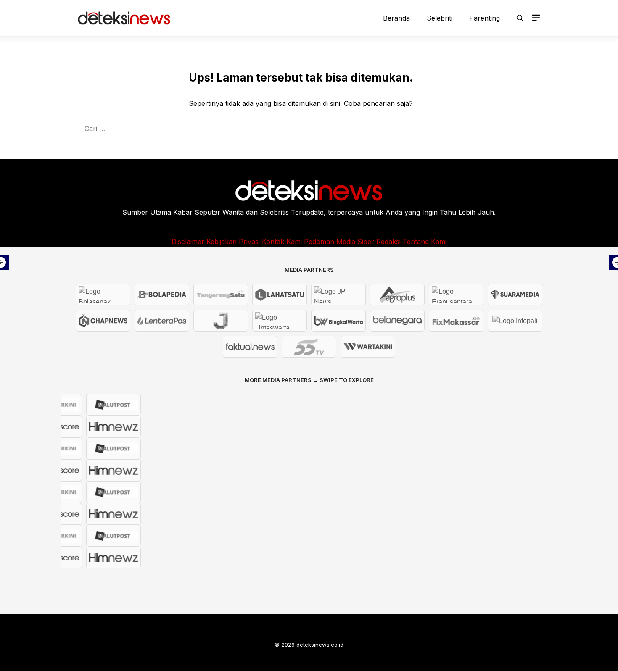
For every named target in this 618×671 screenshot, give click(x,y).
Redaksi (388, 241)
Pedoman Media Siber (339, 241)
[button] (520, 18)
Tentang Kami (424, 241)
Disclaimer (188, 241)
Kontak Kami (282, 241)
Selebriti (439, 18)
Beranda (396, 18)
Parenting (484, 18)
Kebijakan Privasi (233, 241)
